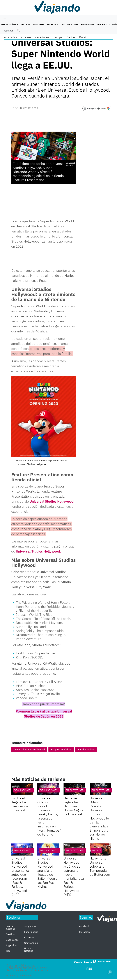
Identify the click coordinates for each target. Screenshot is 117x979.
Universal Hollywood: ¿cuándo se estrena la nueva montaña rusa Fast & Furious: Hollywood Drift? (74, 876)
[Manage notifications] (109, 972)
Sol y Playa (72, 24)
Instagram (84, 931)
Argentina (52, 24)
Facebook (84, 926)
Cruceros (102, 24)
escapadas (10, 37)
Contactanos (83, 962)
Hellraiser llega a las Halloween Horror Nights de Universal (73, 806)
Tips (62, 24)
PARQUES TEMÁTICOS (24, 790)
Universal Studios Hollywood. (38, 551)
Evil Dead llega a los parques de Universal (19, 804)
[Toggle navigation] (4, 18)
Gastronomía (31, 942)
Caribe (71, 37)
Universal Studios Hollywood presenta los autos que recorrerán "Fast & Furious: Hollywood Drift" (20, 876)
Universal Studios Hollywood (52, 501)
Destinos (25, 24)
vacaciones (42, 37)
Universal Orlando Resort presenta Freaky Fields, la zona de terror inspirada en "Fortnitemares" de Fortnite (49, 816)
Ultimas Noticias (28, 949)
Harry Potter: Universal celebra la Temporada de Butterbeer (100, 866)
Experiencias (87, 24)
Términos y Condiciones (19, 975)
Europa (57, 37)
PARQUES (96, 850)
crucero (26, 37)
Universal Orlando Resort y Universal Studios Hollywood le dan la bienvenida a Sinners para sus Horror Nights (99, 818)
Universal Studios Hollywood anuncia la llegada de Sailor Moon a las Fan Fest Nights (47, 872)
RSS (89, 968)
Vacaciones (38, 24)
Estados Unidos (86, 749)
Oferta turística (9, 24)
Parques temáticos (61, 749)
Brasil (83, 37)
